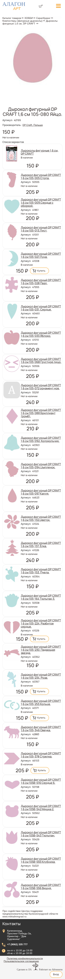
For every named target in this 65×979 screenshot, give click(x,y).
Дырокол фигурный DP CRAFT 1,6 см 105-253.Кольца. (41, 702)
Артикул (7, 120)
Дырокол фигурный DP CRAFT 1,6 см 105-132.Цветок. (41, 518)
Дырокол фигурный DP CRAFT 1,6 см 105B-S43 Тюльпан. (41, 833)
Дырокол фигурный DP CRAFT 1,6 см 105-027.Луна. (41, 255)
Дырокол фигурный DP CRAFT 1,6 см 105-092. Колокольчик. (41, 439)
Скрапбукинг (43, 18)
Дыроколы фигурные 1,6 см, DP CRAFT (30, 22)
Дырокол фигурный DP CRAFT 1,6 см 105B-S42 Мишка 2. (41, 807)
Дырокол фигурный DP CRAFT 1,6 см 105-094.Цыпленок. (41, 465)
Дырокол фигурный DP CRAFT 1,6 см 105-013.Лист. (41, 228)
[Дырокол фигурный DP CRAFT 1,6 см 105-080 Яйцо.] (32, 87)
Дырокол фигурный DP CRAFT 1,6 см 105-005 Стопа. (41, 176)
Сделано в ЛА (24, 969)
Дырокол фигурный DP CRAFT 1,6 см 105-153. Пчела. (41, 570)
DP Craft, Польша (33, 125)
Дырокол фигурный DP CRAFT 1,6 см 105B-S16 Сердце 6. (41, 781)
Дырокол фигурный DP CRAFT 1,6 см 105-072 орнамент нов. (41, 386)
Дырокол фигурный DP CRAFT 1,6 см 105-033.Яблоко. (41, 334)
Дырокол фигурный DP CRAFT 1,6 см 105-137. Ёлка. (41, 544)
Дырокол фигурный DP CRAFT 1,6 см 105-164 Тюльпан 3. (41, 597)
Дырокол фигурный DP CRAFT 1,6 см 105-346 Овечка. (41, 728)
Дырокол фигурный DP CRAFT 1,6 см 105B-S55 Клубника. (41, 860)
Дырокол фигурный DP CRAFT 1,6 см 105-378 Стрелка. (41, 754)
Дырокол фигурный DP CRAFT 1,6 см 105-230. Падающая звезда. (41, 650)
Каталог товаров (11, 18)
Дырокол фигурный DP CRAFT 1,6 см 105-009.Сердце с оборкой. (41, 203)
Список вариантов (13, 142)
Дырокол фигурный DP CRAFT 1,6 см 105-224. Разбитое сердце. (41, 623)
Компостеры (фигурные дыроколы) (22, 20)
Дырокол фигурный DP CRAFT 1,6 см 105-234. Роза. (41, 676)
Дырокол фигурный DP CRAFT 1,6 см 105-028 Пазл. (41, 281)
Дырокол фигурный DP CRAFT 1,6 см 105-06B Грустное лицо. (41, 360)
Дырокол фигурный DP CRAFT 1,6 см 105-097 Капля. (41, 492)
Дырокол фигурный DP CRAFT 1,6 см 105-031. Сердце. (41, 307)
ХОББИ (28, 18)
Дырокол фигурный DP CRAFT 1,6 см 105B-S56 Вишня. (41, 886)
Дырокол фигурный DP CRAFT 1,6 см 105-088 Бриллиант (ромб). (41, 413)
